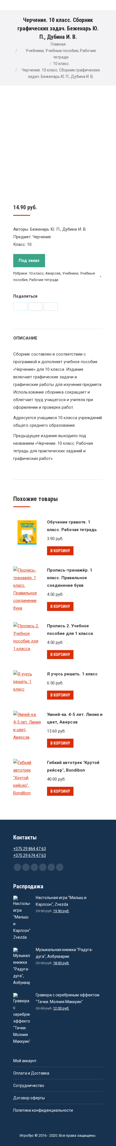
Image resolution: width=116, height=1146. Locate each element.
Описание (25, 338)
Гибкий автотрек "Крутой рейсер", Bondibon (73, 766)
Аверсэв (53, 273)
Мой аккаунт (25, 1061)
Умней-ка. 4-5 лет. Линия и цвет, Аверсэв (74, 718)
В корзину (60, 551)
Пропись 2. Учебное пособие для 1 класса (70, 629)
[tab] (58, 335)
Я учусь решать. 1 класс (72, 674)
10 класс (61, 63)
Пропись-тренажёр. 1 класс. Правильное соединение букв (69, 578)
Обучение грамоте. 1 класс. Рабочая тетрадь (72, 526)
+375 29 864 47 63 (29, 848)
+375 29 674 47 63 (29, 855)
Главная (58, 44)
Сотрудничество (28, 1085)
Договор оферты (29, 1098)
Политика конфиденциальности (43, 1110)
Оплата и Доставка (31, 1073)
